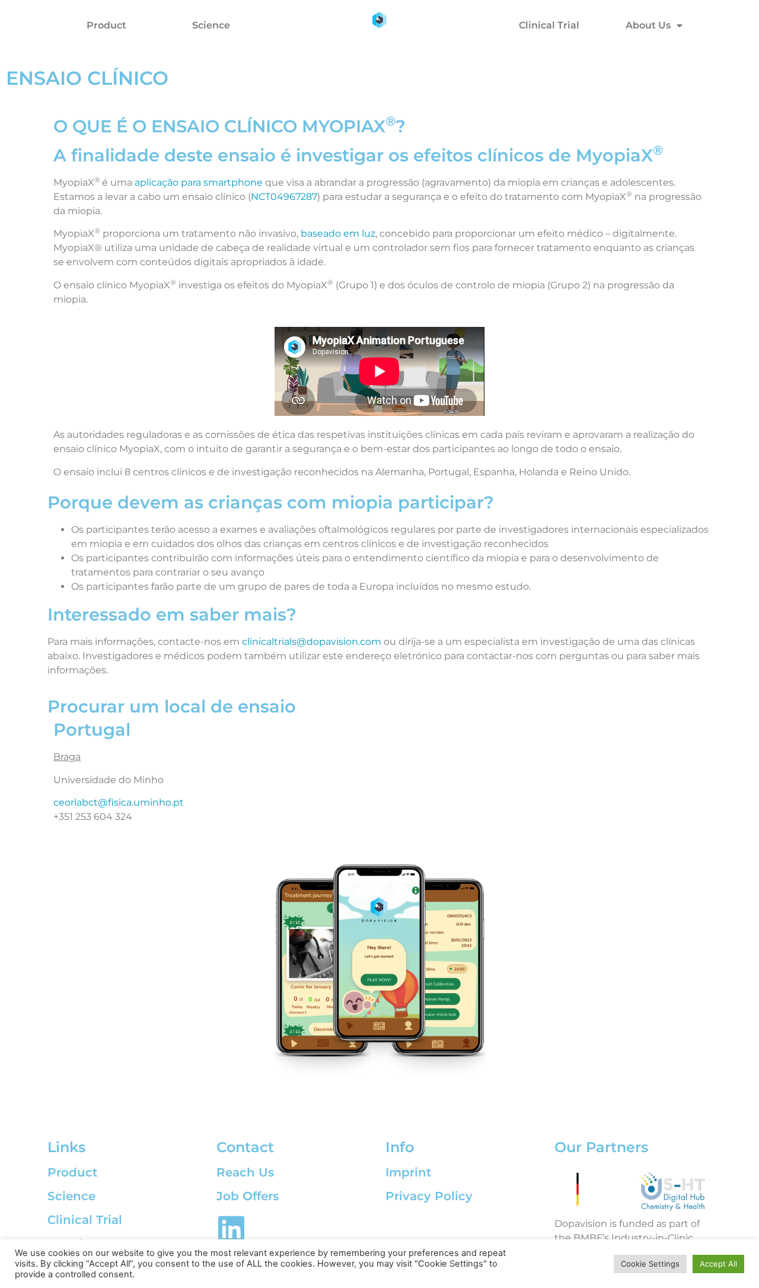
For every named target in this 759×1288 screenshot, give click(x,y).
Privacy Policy (429, 1196)
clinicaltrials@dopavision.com (311, 641)
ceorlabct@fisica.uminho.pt (118, 802)
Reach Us (245, 1172)
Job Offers (247, 1196)
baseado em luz (338, 233)
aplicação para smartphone (199, 182)
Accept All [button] (718, 1263)
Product (106, 25)
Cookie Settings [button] (650, 1263)
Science (211, 25)
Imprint (408, 1172)
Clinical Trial (549, 25)
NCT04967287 (284, 196)
